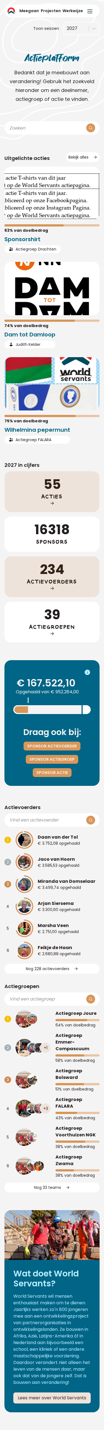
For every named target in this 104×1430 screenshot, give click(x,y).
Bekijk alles (78, 157)
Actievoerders (22, 807)
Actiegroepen (21, 986)
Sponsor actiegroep (52, 759)
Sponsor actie (52, 772)
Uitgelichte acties (27, 158)
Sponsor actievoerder (52, 746)
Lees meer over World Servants (52, 1398)
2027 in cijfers (21, 465)
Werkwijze (72, 11)
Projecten (51, 11)
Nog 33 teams (47, 1187)
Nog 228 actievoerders (47, 968)
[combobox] (66, 28)
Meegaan (29, 11)
